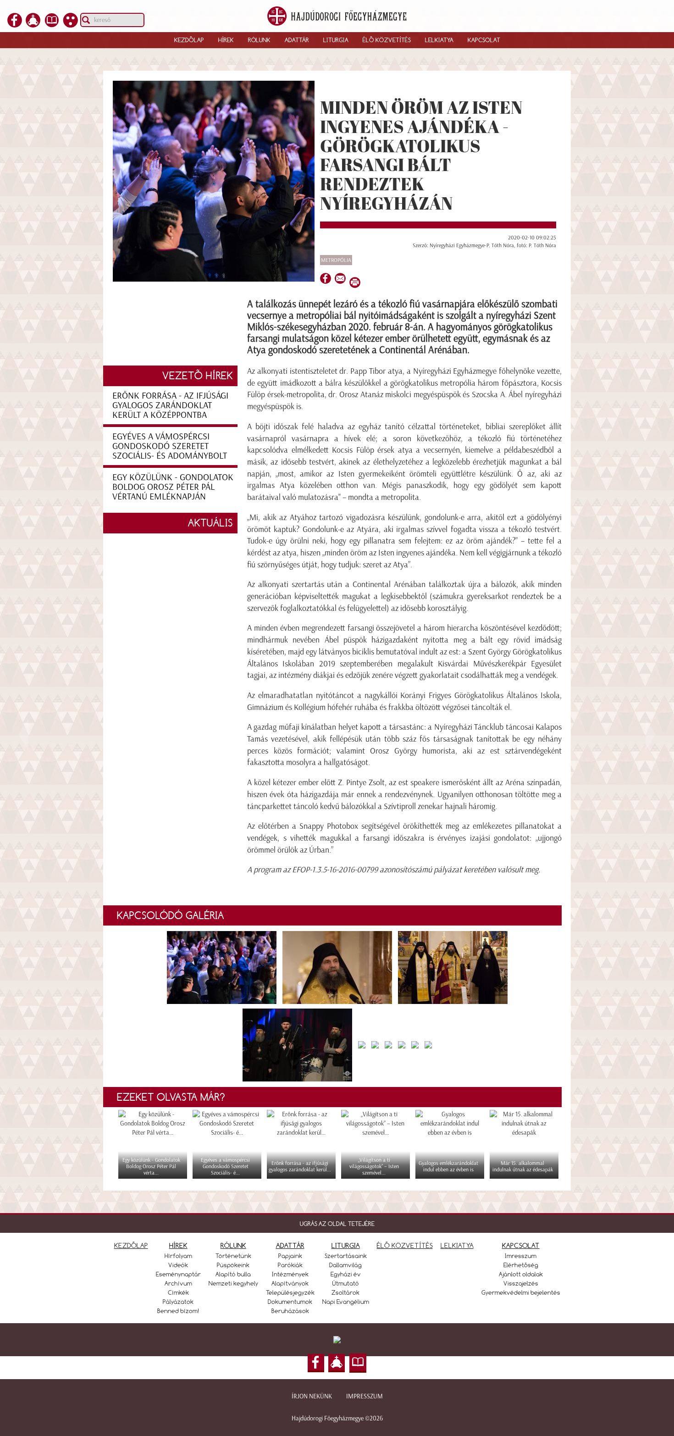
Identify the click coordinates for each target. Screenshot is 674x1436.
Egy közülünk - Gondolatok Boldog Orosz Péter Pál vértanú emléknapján (172, 486)
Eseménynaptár (178, 1274)
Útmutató (345, 1283)
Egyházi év (346, 1274)
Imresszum (520, 1255)
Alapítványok (290, 1283)
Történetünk (233, 1255)
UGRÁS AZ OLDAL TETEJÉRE (337, 1223)
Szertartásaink (346, 1255)
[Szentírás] (52, 24)
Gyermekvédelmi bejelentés (520, 1292)
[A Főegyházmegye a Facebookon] (14, 24)
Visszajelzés (520, 1283)
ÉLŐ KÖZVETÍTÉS (405, 1245)
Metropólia (336, 260)
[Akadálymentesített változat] (70, 24)
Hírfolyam (178, 1255)
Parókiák (290, 1265)
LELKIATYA (457, 1245)
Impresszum (364, 1396)
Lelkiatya (439, 40)
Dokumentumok (290, 1301)
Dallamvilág (345, 1265)
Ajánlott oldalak (521, 1274)
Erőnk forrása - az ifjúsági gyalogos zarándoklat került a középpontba (170, 405)
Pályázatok (178, 1301)
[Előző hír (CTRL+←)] (23, 733)
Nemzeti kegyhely (233, 1283)
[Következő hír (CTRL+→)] (651, 733)
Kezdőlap (189, 40)
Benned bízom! (178, 1310)
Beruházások (290, 1310)
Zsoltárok (345, 1292)
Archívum (178, 1283)
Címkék (178, 1292)
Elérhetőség (520, 1265)
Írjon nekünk (312, 1396)
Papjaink (290, 1255)
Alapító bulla (233, 1274)
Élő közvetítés (387, 40)
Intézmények (290, 1274)
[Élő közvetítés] (33, 24)
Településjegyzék (290, 1292)
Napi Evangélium (345, 1301)
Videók (178, 1265)
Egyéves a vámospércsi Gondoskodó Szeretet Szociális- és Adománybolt (169, 446)
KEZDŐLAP (131, 1245)
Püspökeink (233, 1265)
